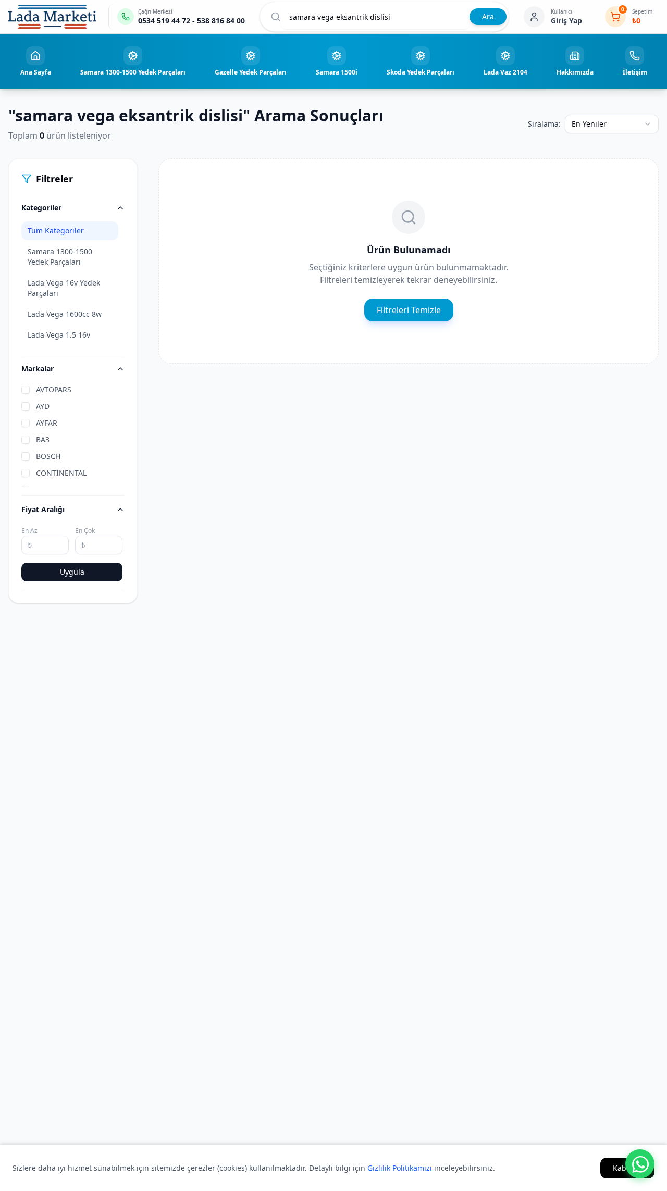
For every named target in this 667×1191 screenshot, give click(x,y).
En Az (29, 530)
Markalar (37, 369)
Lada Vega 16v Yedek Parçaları (64, 288)
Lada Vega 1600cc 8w (65, 314)
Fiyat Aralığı (43, 509)
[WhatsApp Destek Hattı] (639, 1163)
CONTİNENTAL (61, 473)
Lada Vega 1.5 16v (59, 335)
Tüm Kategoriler (56, 230)
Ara (488, 16)
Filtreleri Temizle (409, 310)
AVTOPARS (53, 389)
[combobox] (612, 124)
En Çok (85, 530)
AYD (43, 406)
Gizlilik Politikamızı (399, 1168)
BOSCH (48, 456)
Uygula (72, 572)
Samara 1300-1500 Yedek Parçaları (60, 256)
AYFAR (46, 423)
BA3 (43, 439)
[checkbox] (25, 390)
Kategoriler (41, 208)
